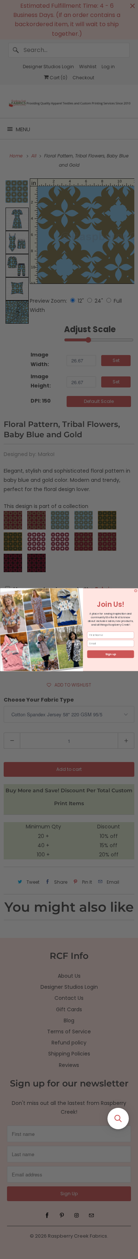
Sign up (110, 654)
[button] (118, 1118)
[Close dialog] (135, 590)
